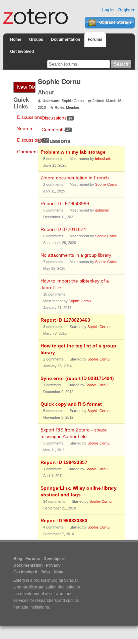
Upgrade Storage (115, 22)
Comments (31, 151)
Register (126, 10)
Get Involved (22, 51)
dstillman (102, 210)
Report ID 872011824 (63, 229)
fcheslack (103, 159)
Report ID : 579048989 (65, 203)
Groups (36, 39)
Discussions (29, 117)
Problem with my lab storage (73, 152)
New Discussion (26, 87)
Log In (108, 10)
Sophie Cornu (106, 184)
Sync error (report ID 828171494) (77, 378)
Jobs (45, 572)
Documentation (65, 39)
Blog (17, 558)
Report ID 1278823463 (65, 320)
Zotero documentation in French (75, 177)
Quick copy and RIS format (71, 404)
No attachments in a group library (76, 255)
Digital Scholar (64, 580)
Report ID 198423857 (64, 462)
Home (15, 39)
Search (24, 128)
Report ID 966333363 (64, 520)
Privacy (53, 565)
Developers (55, 558)
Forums (95, 39)
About (59, 572)
